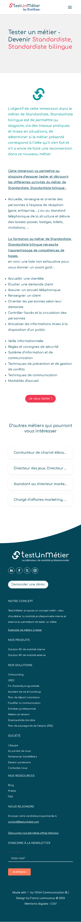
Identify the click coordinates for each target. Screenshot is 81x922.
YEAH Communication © (50, 892)
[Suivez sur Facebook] (19, 570)
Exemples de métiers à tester (25, 630)
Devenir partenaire (19, 762)
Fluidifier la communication (24, 703)
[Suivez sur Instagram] (35, 570)
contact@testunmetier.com (23, 822)
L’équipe (13, 745)
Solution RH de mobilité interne (26, 649)
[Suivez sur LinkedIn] (11, 570)
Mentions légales (36, 903)
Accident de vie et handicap (24, 692)
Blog (11, 785)
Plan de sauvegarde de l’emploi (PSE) (30, 726)
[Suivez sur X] (27, 570)
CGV (54, 903)
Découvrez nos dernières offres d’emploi (33, 833)
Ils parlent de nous (19, 751)
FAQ (10, 796)
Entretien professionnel (22, 709)
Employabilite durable (21, 720)
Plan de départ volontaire (23, 697)
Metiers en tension (19, 714)
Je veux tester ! (40, 398)
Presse (12, 791)
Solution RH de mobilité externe (26, 655)
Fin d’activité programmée (23, 686)
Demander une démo (28, 584)
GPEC (11, 680)
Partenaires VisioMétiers (22, 756)
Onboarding (16, 674)
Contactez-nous (17, 768)
